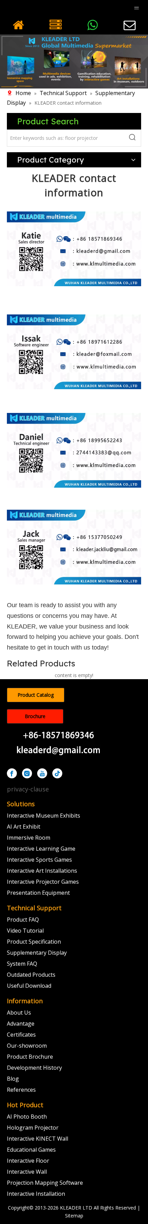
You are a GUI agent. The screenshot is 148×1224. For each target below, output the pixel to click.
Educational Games (31, 1149)
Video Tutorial (25, 930)
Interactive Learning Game (41, 848)
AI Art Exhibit (23, 826)
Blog (13, 1078)
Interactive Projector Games (43, 881)
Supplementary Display (37, 952)
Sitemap (74, 1215)
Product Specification (34, 941)
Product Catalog (36, 695)
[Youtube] (42, 773)
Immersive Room (28, 837)
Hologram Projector (33, 1127)
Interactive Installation (36, 1193)
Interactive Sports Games (39, 859)
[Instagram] (27, 773)
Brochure (35, 716)
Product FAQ (23, 919)
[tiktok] (57, 773)
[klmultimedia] (74, 61)
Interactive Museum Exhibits (43, 815)
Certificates (21, 1034)
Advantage (20, 1023)
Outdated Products (31, 974)
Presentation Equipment (38, 892)
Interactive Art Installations (42, 870)
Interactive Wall (27, 1171)
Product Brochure (30, 1056)
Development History (34, 1067)
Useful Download (29, 985)
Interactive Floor (28, 1160)
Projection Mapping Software (45, 1182)
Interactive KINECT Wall (37, 1138)
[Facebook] (12, 773)
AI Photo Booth (27, 1116)
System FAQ (22, 963)
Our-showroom (27, 1045)
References (21, 1089)
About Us (19, 1012)
